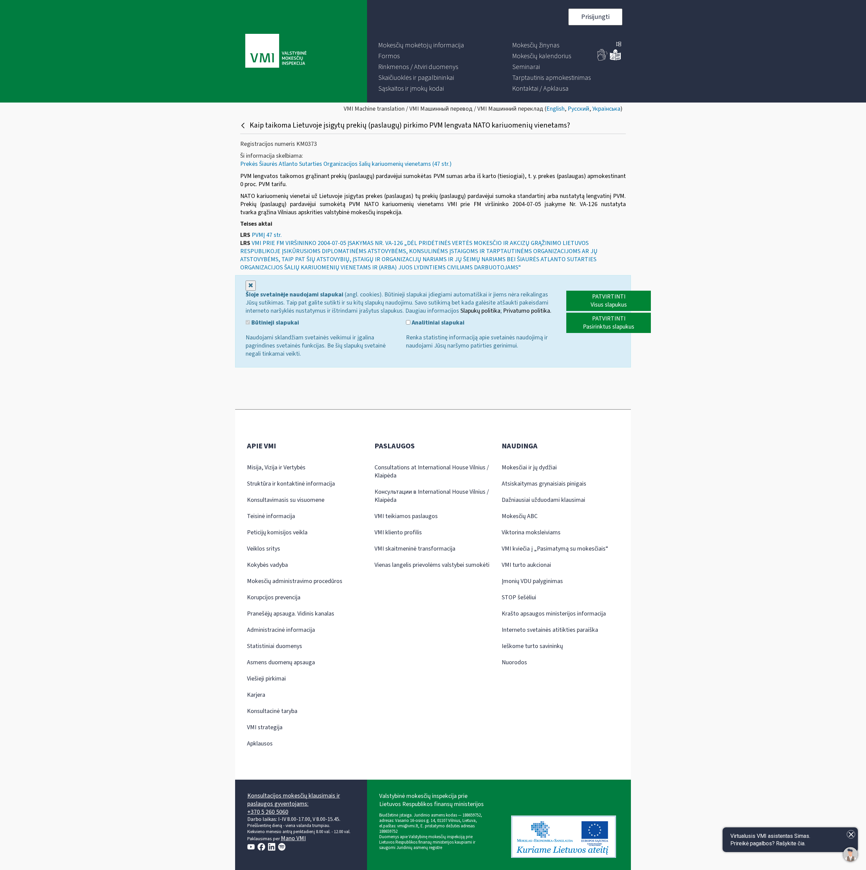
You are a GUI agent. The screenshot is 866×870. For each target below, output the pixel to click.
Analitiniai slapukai (437, 323)
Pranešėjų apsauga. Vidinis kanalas (290, 613)
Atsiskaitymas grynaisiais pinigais (544, 483)
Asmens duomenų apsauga (281, 662)
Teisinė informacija (271, 516)
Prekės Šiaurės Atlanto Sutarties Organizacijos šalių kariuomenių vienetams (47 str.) (346, 164)
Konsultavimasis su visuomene (285, 500)
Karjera (256, 695)
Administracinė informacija (281, 630)
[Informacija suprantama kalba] (615, 59)
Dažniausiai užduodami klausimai (543, 500)
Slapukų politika (480, 311)
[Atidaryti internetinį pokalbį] (850, 854)
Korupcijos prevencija (273, 597)
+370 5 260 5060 (267, 812)
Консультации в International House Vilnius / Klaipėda (431, 496)
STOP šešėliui (519, 597)
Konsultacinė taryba (272, 711)
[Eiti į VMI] (275, 51)
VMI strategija (264, 727)
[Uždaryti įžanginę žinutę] (851, 834)
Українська (606, 109)
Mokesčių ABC (520, 516)
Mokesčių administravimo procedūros (294, 581)
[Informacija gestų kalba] (602, 59)
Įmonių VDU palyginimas (532, 581)
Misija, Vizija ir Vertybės (276, 467)
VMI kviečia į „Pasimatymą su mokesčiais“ (555, 548)
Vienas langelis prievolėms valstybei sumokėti (431, 565)
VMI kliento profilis (398, 532)
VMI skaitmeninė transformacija (414, 548)
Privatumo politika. (527, 311)
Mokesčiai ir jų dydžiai (529, 467)
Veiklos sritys (263, 548)
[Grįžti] (243, 125)
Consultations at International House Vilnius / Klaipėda (431, 471)
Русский (578, 109)
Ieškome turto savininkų (532, 646)
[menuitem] (421, 45)
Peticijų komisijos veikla (277, 532)
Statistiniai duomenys (274, 646)
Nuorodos (514, 662)
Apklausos (260, 743)
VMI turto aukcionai (526, 565)
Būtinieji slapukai (274, 323)
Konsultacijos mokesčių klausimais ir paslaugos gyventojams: (293, 799)
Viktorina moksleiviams (531, 532)
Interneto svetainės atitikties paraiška (550, 630)
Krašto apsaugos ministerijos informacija (554, 613)
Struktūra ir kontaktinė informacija (291, 483)
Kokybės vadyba (267, 565)
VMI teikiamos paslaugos (406, 516)
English (555, 109)
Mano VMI (293, 838)
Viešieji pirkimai (266, 678)
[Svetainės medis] (618, 45)
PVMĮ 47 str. (267, 235)
